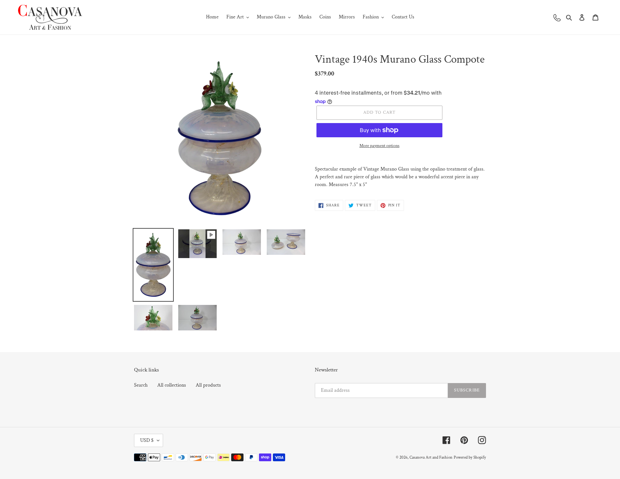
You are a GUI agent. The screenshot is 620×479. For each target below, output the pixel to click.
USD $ (147, 440)
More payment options (379, 146)
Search (141, 385)
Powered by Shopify (470, 457)
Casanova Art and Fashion (430, 457)
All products (208, 385)
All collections (171, 385)
